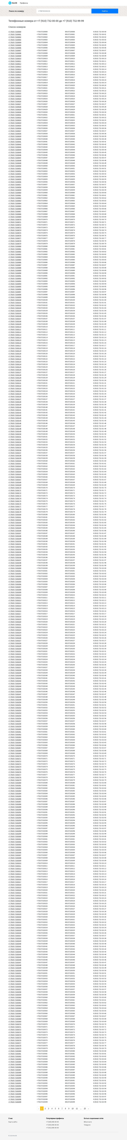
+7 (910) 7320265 (14, 742)
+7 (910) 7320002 (14, 37)
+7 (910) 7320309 (14, 860)
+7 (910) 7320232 (14, 654)
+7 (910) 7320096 (14, 289)
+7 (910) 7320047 (14, 158)
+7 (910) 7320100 (14, 300)
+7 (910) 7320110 (14, 327)
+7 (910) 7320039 (14, 136)
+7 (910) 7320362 (14, 1003)
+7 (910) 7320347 (14, 962)
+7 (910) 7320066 (14, 209)
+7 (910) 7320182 (14, 520)
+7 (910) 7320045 (14, 152)
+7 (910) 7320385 (14, 1064)
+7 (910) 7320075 (14, 233)
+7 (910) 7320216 (14, 611)
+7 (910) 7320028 (14, 107)
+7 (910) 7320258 (14, 724)
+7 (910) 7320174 (14, 498)
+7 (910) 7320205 (14, 581)
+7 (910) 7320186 (14, 530)
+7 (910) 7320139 (14, 404)
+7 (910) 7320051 (14, 168)
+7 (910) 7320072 (14, 225)
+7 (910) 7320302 (14, 842)
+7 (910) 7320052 (14, 171)
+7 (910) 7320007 (14, 50)
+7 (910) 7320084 (14, 257)
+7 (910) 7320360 (14, 997)
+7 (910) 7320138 (14, 402)
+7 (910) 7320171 (14, 490)
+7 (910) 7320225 (14, 635)
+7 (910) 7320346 (14, 960)
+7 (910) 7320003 (14, 40)
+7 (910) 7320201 (14, 571)
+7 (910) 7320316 (14, 879)
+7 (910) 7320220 (14, 622)
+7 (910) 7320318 (14, 884)
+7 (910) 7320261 (14, 732)
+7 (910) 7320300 (14, 836)
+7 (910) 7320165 (14, 474)
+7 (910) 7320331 (14, 919)
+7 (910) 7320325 (14, 903)
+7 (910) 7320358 (14, 992)
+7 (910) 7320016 (14, 74)
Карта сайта (12, 1122)
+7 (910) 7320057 (14, 184)
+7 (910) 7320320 (14, 890)
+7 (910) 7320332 (14, 922)
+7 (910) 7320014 (14, 69)
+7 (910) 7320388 (14, 1072)
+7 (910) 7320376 (14, 1040)
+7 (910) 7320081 (14, 249)
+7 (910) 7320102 (14, 305)
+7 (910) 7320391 (14, 1080)
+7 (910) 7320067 (14, 211)
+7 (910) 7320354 (14, 981)
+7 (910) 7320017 (14, 77)
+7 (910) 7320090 (14, 273)
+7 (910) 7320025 (14, 99)
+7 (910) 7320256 (14, 718)
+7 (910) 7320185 (14, 528)
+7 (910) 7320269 (14, 753)
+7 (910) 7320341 (14, 946)
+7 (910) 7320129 (14, 378)
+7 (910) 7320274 (14, 766)
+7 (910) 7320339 (14, 941)
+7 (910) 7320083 (14, 254)
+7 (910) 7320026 (14, 101)
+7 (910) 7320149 (14, 431)
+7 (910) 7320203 (14, 576)
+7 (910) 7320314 (14, 874)
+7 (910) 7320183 (14, 522)
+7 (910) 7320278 (14, 777)
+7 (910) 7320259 (14, 726)
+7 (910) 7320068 (14, 214)
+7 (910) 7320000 (14, 31)
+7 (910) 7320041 (14, 141)
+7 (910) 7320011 (14, 61)
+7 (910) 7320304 (14, 847)
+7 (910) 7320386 (14, 1067)
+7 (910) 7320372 (14, 1029)
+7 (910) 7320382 (14, 1056)
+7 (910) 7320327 (14, 909)
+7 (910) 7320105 (14, 313)
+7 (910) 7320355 (14, 984)
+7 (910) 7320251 (14, 705)
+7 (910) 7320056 (14, 182)
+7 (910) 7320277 (14, 775)
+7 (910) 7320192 (14, 547)
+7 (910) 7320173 (14, 496)
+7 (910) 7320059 (14, 190)
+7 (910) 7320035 (14, 125)
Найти (105, 11)
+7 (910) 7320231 (14, 651)
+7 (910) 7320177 (14, 506)
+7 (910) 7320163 (14, 469)
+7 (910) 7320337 (14, 935)
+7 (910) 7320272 (14, 761)
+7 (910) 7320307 (14, 855)
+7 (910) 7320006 (14, 48)
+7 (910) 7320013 (14, 66)
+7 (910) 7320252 (14, 707)
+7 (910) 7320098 (14, 294)
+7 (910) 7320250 (14, 702)
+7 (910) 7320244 (14, 686)
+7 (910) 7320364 (14, 1008)
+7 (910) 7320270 (14, 756)
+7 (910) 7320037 (14, 131)
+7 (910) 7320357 (14, 989)
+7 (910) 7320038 (14, 133)
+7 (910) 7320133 (14, 388)
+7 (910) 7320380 (14, 1051)
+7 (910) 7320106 (14, 316)
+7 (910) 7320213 (14, 603)
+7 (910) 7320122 (14, 359)
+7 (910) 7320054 (14, 176)
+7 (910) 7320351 (14, 973)
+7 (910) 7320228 (14, 643)
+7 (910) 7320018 (14, 80)
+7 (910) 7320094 (14, 284)
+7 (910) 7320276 (14, 772)
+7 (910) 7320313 (14, 871)
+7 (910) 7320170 (14, 487)
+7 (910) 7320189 (14, 538)
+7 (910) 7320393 (14, 1086)
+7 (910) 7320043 (14, 147)
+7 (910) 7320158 (14, 455)
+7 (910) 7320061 (14, 195)
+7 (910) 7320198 (14, 563)
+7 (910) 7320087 (14, 265)
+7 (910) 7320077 (14, 238)
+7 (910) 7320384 (14, 1062)
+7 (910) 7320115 (14, 340)
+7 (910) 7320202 (14, 573)
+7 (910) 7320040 (14, 139)
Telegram (87, 1125)
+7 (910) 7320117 (14, 345)
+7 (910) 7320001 (14, 34)
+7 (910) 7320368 (14, 1019)
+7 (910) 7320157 (14, 453)
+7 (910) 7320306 (14, 852)
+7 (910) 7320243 (14, 683)
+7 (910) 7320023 (14, 93)
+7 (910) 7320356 (14, 986)
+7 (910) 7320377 (14, 1043)
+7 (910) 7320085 (14, 259)
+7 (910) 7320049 (14, 163)
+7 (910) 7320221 (14, 624)
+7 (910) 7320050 (14, 166)
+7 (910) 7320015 (14, 72)
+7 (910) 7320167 (14, 479)
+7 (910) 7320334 (14, 927)
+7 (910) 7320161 (14, 463)
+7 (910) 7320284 (14, 793)
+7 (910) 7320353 (14, 978)
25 (85, 1108)
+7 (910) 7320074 (14, 230)
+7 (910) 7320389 (14, 1075)
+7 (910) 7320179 (14, 512)
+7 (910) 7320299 (14, 834)
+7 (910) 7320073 (14, 227)
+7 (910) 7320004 (14, 42)
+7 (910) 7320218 (14, 616)
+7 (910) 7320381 (14, 1053)
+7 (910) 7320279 (14, 780)
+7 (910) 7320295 (14, 823)
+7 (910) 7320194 (14, 552)
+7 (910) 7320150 (14, 434)
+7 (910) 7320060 (14, 192)
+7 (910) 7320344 (14, 954)
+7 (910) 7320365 (14, 1011)
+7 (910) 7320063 (14, 200)
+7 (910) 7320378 (14, 1045)
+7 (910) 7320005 (14, 45)
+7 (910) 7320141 (14, 410)
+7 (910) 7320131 (14, 383)
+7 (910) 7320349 (14, 968)
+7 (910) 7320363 (14, 1005)
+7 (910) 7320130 (14, 380)
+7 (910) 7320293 (14, 817)
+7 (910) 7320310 (14, 863)
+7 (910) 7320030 (14, 112)
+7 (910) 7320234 (14, 659)
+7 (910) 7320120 (14, 353)
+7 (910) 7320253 (14, 710)
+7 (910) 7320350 (14, 970)
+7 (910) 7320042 (14, 144)
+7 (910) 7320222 (14, 627)
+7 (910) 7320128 (14, 375)
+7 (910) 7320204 (14, 579)
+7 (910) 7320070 (14, 219)
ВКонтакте (88, 1122)
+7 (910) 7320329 (14, 914)
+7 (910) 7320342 (14, 949)
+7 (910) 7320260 (14, 729)
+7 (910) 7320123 (14, 361)
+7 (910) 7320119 (14, 351)
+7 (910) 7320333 (14, 925)
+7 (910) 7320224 (14, 632)
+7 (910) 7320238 (14, 670)
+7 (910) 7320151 (14, 437)
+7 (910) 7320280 (14, 783)
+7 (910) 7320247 (14, 694)
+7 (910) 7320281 (14, 785)
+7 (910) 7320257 (14, 721)
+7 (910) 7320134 (14, 391)
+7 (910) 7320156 (14, 450)
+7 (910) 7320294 (14, 820)
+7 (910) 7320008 (14, 53)
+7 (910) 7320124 (14, 364)
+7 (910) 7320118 (14, 348)
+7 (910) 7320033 (14, 120)
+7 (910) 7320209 (14, 592)
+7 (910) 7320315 (14, 876)
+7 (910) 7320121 (14, 356)
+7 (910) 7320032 (14, 117)
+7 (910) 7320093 (14, 281)
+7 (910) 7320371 (14, 1027)
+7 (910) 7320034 (14, 123)
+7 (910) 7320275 (14, 769)
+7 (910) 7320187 (14, 533)
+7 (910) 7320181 (14, 517)
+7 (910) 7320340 (14, 943)
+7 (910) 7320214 (14, 606)
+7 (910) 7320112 (14, 332)
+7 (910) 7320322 (14, 895)
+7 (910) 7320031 (14, 115)
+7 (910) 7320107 (14, 319)
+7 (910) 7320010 (14, 58)
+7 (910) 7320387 (14, 1070)
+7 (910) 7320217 (14, 614)
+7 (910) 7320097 (14, 292)
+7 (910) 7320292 (14, 815)
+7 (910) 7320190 (14, 541)
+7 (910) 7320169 (14, 485)
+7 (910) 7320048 (14, 160)
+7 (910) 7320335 (14, 930)
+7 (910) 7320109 (14, 324)
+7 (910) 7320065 (14, 206)
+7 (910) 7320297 (14, 828)
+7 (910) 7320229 (14, 646)
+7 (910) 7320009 (14, 56)
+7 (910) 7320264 (14, 740)
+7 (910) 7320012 (14, 64)
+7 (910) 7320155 (14, 447)
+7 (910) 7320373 (14, 1032)
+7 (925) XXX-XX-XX (52, 1122)
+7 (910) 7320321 (14, 893)
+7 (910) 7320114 (14, 337)
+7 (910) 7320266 (14, 745)
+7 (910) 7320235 (14, 662)
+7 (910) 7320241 (14, 678)
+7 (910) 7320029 (14, 109)
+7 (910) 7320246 (14, 691)
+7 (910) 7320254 (14, 713)
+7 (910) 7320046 (14, 155)
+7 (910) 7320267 (14, 748)
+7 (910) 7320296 (14, 825)
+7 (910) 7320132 (14, 386)
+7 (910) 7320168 (14, 482)
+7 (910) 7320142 (14, 412)
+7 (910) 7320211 (14, 597)
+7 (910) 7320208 (14, 589)
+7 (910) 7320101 (14, 302)
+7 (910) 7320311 (14, 866)
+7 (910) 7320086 (14, 262)
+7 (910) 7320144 (14, 418)
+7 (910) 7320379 (14, 1048)
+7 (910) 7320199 (14, 565)
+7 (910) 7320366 (14, 1013)
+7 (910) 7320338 (14, 938)
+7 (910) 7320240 (14, 675)
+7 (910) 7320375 (14, 1037)
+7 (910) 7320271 (14, 758)
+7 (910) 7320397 (14, 1096)
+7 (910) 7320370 (14, 1024)
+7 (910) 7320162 (14, 466)
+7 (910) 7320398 (14, 1099)
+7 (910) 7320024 (14, 96)
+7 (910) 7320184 (14, 525)
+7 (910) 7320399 (14, 1102)
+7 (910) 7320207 (14, 587)
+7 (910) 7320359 (14, 994)
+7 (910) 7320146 (14, 423)
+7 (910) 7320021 (14, 88)
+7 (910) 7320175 (14, 501)
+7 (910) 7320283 (14, 791)
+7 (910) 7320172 (14, 493)
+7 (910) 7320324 (14, 901)
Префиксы (24, 3)
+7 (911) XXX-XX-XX (52, 1128)
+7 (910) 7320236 (14, 665)
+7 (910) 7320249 (14, 699)
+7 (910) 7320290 (14, 809)
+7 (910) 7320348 (14, 965)
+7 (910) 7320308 (14, 858)
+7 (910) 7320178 (14, 509)
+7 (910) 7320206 (14, 584)
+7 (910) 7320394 (14, 1088)
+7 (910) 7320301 (14, 839)
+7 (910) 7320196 (14, 557)
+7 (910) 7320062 (14, 198)
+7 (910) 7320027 (14, 104)
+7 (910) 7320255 (14, 715)
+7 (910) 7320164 (14, 471)
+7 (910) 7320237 (14, 667)
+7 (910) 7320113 (14, 335)
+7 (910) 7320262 (14, 734)
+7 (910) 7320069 (14, 217)
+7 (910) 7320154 (14, 445)
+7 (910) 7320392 (14, 1083)
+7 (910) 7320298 (14, 831)
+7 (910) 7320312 (14, 868)
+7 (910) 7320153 (14, 442)
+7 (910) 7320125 (14, 367)
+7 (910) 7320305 (14, 850)
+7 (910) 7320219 (14, 619)
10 (73, 1108)
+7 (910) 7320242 (14, 681)
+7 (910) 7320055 (14, 179)
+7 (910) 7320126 (14, 369)
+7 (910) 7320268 (14, 750)
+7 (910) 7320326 (14, 906)
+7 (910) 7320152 (14, 439)
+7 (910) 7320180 (14, 514)
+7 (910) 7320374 (14, 1035)
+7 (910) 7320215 (14, 608)
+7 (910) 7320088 (14, 268)
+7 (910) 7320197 (14, 560)
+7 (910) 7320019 (14, 82)
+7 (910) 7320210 (14, 595)
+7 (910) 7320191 (14, 544)
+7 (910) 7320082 (14, 251)
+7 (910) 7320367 (14, 1016)
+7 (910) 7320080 (14, 246)
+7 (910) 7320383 (14, 1059)
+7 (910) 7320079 (14, 243)
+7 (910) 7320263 (14, 737)
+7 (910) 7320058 (14, 187)
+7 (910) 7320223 (14, 630)
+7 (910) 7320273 (14, 764)
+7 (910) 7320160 (14, 461)
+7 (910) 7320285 (14, 796)
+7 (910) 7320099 (14, 297)
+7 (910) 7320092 (14, 278)
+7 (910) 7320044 (14, 150)
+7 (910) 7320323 (14, 898)
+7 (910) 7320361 (14, 1000)
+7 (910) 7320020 (14, 85)
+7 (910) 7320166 (14, 477)
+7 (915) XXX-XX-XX (52, 1125)
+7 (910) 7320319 (14, 887)
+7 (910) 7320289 (14, 807)
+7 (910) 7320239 (14, 673)
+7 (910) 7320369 (14, 1021)
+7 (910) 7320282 (14, 788)
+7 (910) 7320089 (14, 270)
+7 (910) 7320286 (14, 799)
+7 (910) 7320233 (14, 656)
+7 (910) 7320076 (14, 235)
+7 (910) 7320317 (14, 882)
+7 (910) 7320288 (14, 804)
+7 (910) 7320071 (14, 222)
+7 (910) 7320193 (14, 549)
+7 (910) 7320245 (14, 689)
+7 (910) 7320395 (14, 1091)
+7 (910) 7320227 (14, 640)
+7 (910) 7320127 (14, 372)
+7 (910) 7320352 (14, 976)
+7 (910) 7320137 (14, 399)
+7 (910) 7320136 (14, 396)
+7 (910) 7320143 (14, 415)
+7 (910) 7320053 (14, 174)
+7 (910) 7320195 (14, 555)
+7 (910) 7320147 (14, 426)
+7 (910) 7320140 (14, 407)
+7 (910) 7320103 (14, 308)
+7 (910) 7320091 (14, 276)
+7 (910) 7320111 (14, 329)
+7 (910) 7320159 (14, 458)
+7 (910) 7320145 (14, 420)
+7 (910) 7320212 (14, 600)
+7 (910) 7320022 (14, 91)
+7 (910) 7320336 (14, 933)
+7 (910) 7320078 (14, 241)
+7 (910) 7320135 (14, 394)
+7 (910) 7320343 (14, 952)
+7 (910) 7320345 (14, 957)
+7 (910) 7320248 (14, 697)
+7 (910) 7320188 (14, 536)
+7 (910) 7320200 (14, 568)
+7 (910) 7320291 (14, 812)
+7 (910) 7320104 (14, 310)
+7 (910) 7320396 (14, 1094)
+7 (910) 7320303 (14, 844)
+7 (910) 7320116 (14, 343)
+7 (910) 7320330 (14, 917)
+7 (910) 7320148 (14, 428)
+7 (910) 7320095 (14, 286)
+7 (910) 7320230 (14, 648)
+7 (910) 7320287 (14, 801)
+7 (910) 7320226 (14, 638)
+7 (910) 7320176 (14, 504)
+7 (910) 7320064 (14, 203)
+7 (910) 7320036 (14, 128)
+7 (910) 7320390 (14, 1078)
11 (77, 1108)
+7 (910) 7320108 (14, 321)
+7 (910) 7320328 (14, 911)
